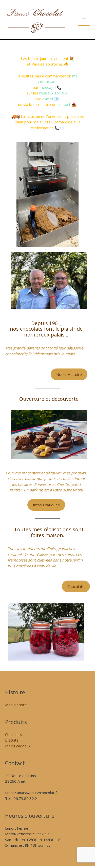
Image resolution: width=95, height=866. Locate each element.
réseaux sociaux (53, 92)
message (48, 87)
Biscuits (11, 740)
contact (64, 104)
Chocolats (75, 586)
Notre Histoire (69, 374)
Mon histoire (16, 704)
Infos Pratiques (46, 504)
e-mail (47, 98)
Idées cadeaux (18, 745)
